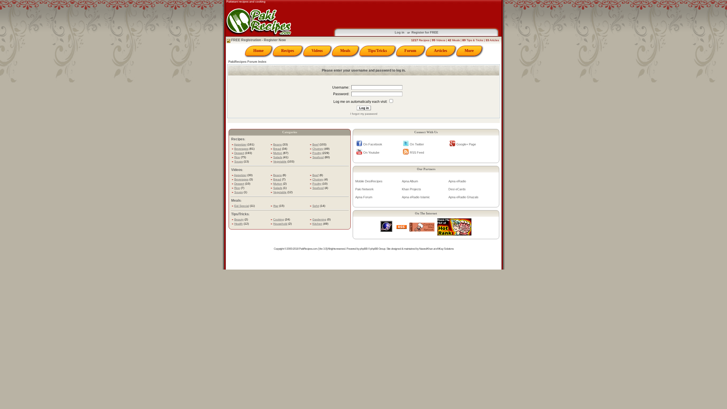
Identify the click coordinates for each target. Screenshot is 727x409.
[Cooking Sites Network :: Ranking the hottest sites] (422, 230)
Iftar (275, 205)
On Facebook (372, 144)
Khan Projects (411, 189)
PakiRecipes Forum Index (247, 61)
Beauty (239, 219)
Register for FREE (424, 32)
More (469, 51)
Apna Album (410, 181)
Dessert (239, 153)
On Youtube (371, 152)
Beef (315, 144)
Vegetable (280, 161)
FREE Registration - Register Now (258, 40)
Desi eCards (457, 189)
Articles (440, 51)
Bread (277, 148)
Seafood (318, 157)
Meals (345, 51)
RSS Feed (417, 152)
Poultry (316, 153)
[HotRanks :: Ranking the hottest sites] (454, 233)
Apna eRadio (457, 181)
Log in (399, 32)
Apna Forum (363, 197)
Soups (238, 161)
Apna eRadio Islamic (416, 197)
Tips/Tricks (377, 51)
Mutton (277, 153)
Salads (277, 157)
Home (258, 51)
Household (280, 223)
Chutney (317, 148)
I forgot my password (363, 113)
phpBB (363, 248)
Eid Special (241, 205)
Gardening (319, 219)
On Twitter (417, 144)
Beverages (241, 148)
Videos (317, 51)
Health (238, 223)
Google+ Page (466, 144)
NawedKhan (426, 248)
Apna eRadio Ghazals (463, 197)
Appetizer (240, 144)
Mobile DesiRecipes (369, 181)
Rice (237, 157)
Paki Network (364, 189)
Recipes (287, 51)
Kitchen (317, 223)
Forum (410, 51)
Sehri (315, 205)
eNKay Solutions (445, 248)
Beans (277, 144)
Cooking (278, 219)
